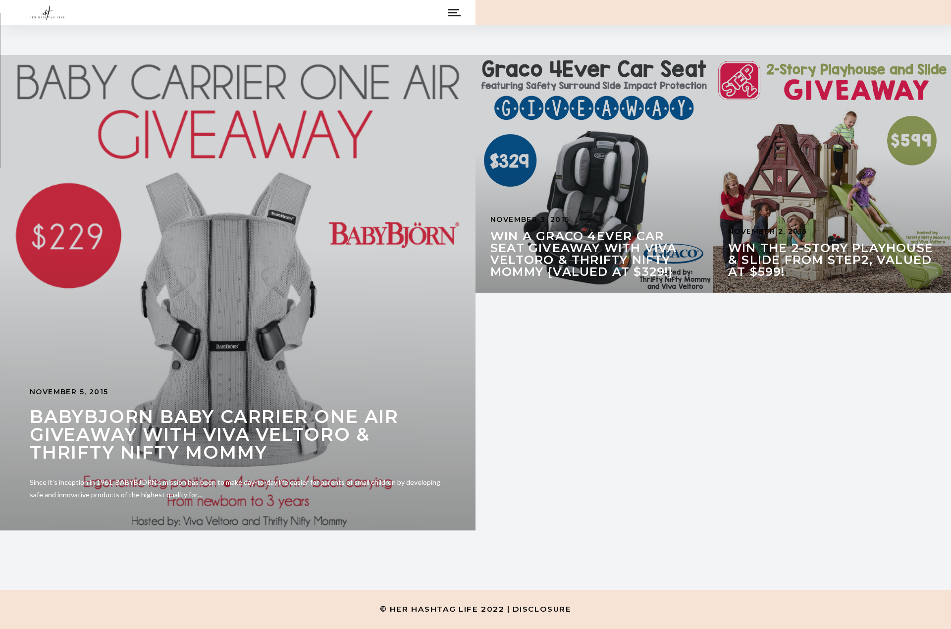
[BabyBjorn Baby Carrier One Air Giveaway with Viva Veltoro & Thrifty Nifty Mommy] (238, 292)
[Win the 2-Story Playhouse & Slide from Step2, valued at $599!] (832, 174)
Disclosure (542, 609)
